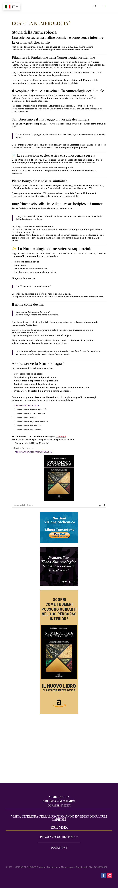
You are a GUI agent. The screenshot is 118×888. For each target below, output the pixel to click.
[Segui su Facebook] (103, 875)
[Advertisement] (59, 750)
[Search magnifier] (104, 505)
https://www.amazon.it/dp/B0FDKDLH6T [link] (34, 452)
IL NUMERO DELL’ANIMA (26, 405)
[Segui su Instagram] (109, 875)
